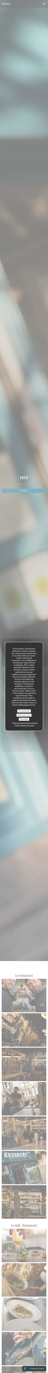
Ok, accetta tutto (24, 711)
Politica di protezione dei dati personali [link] (25, 723)
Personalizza (24, 719)
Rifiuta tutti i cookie (24, 715)
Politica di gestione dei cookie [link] (24, 725)
